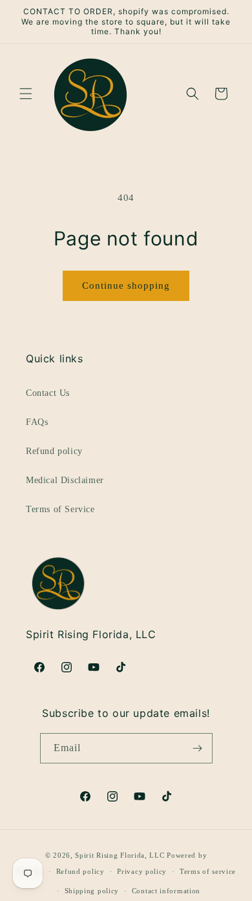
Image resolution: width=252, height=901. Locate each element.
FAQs (37, 422)
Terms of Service (60, 509)
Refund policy (54, 451)
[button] (26, 93)
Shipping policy (92, 891)
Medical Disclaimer (65, 480)
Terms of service (208, 871)
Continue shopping (126, 285)
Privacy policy (142, 871)
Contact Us (48, 393)
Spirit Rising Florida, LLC (119, 855)
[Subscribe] (198, 748)
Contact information (166, 891)
